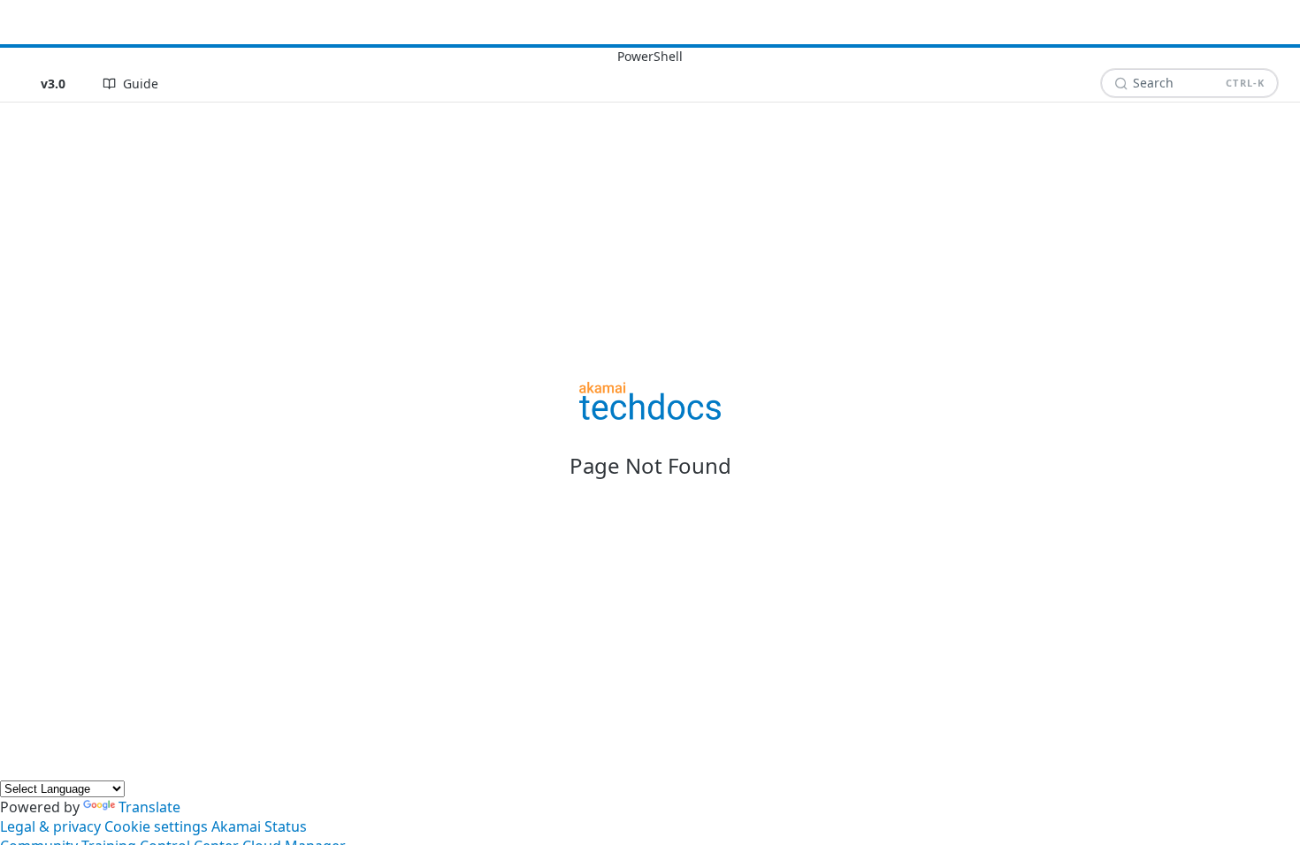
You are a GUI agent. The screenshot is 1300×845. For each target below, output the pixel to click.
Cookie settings (156, 826)
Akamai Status (259, 826)
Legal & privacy (50, 826)
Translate (149, 807)
